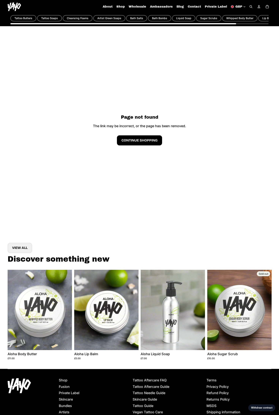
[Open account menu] (259, 6)
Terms (211, 380)
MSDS (211, 406)
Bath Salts (136, 18)
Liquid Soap (183, 18)
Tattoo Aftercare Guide (151, 387)
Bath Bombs (159, 18)
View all (20, 248)
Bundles (65, 406)
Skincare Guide (145, 399)
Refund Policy (217, 393)
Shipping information (223, 412)
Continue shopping (139, 140)
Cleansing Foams (77, 18)
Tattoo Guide (143, 406)
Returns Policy (218, 399)
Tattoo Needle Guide (149, 393)
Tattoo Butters (23, 18)
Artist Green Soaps (109, 18)
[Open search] (251, 6)
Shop (63, 380)
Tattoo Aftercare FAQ (150, 380)
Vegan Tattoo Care (148, 412)
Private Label (69, 393)
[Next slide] (66, 310)
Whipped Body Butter (239, 18)
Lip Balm (267, 18)
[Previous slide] (13, 310)
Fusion (64, 387)
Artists (64, 412)
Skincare (66, 399)
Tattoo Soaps (49, 18)
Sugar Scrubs (208, 18)
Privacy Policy (217, 387)
